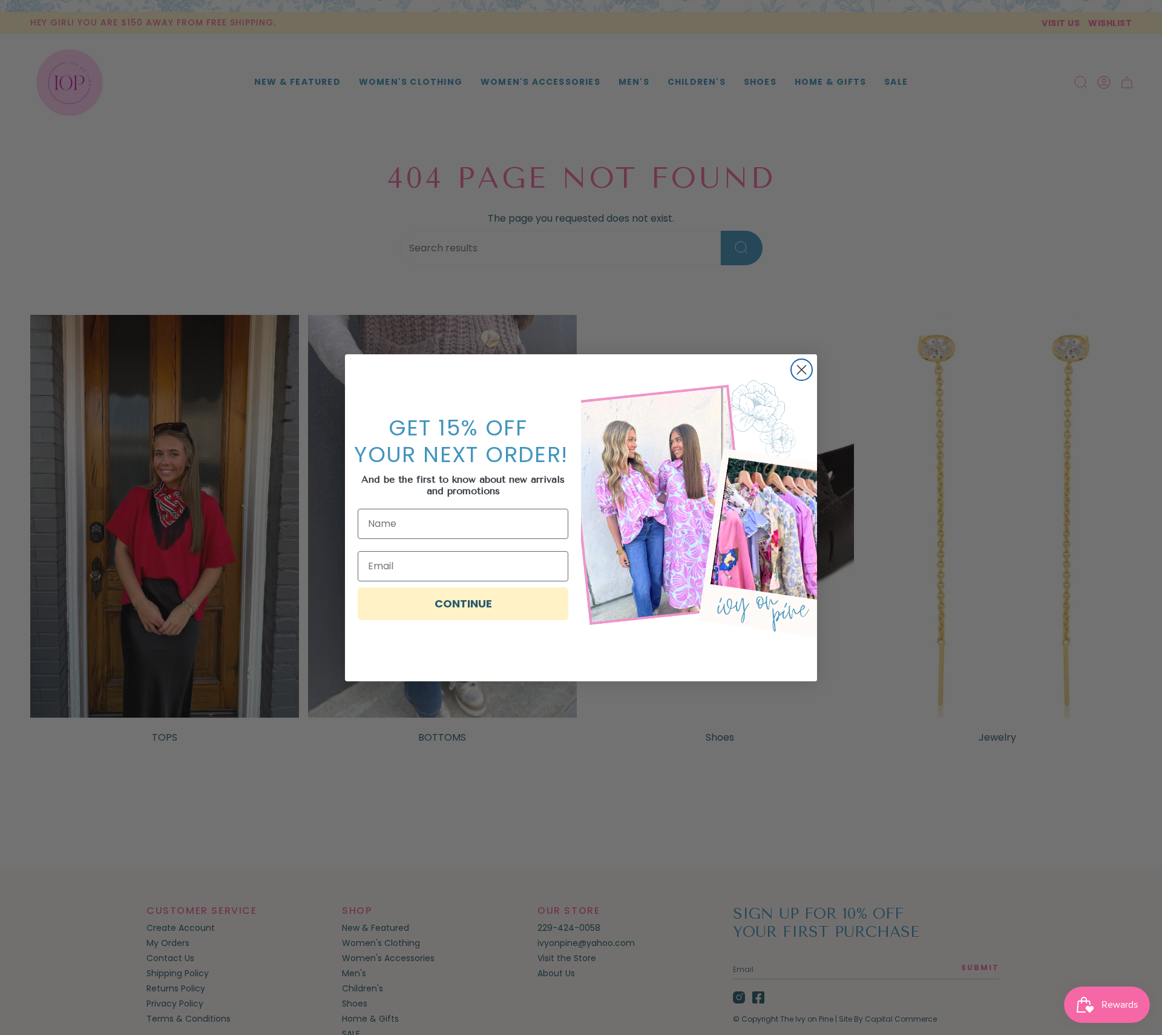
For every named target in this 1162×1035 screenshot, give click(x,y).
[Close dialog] (801, 369)
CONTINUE (463, 603)
